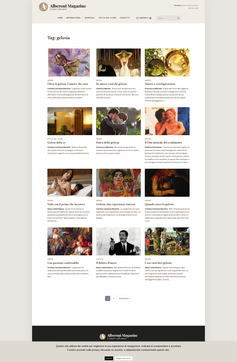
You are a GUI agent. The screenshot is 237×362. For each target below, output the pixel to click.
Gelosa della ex (56, 142)
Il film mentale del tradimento (163, 142)
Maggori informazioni (123, 358)
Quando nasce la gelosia (159, 204)
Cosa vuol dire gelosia (158, 263)
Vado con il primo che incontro (66, 204)
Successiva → (124, 298)
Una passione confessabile (63, 263)
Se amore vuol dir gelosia (111, 84)
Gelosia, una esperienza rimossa (115, 204)
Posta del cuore (108, 18)
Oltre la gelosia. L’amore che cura (67, 84)
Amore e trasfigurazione (160, 84)
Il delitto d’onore (106, 263)
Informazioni (73, 18)
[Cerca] (178, 18)
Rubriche (89, 18)
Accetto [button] (109, 358)
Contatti (125, 18)
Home (60, 18)
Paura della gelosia (107, 142)
